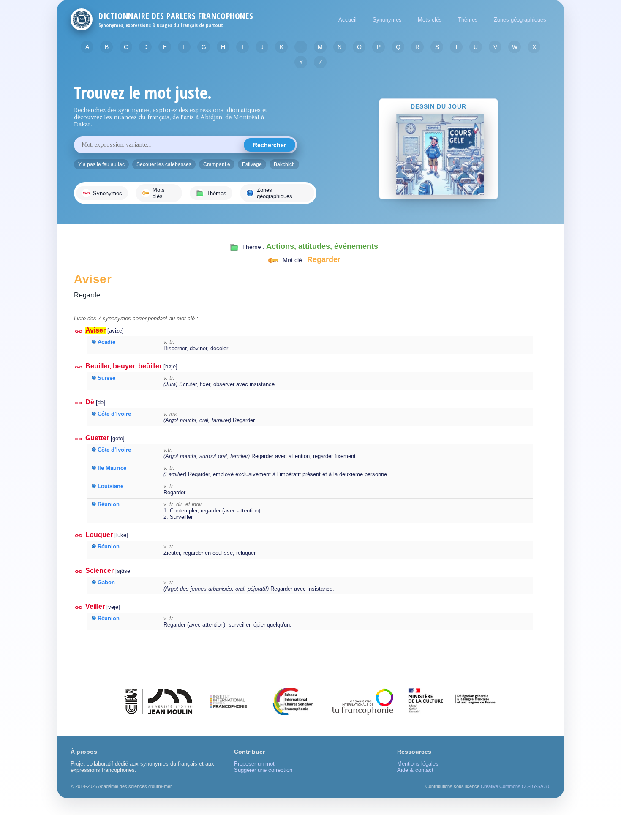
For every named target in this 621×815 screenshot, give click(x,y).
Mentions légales (418, 763)
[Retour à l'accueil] (82, 19)
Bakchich (284, 164)
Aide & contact (415, 770)
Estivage (252, 164)
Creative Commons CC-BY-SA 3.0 (515, 786)
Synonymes (387, 19)
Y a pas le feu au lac (101, 164)
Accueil (347, 19)
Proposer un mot (254, 763)
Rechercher (269, 145)
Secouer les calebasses (163, 164)
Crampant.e (216, 164)
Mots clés (430, 19)
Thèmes (468, 19)
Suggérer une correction (263, 770)
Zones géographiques (520, 19)
